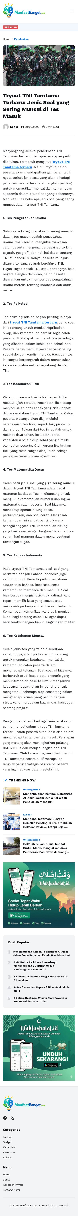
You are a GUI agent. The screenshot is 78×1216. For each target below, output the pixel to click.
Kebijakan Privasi (13, 1184)
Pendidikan (21, 39)
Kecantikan (9, 1147)
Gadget (7, 1142)
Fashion (7, 1136)
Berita (6, 1179)
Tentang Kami (11, 1189)
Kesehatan (9, 1152)
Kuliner (7, 1157)
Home (6, 39)
